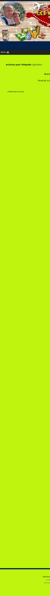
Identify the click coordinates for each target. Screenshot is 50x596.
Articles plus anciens (15, 92)
